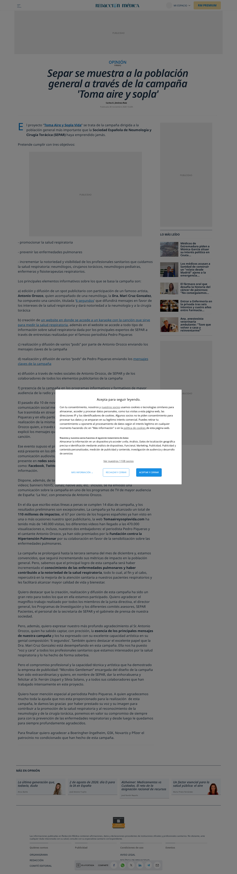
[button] (118, 461)
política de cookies (135, 428)
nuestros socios (110, 407)
